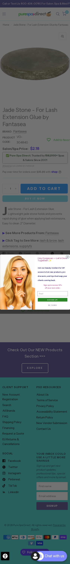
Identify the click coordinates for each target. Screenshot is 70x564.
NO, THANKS (52, 305)
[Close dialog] (67, 257)
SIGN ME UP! (52, 300)
